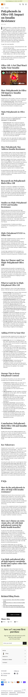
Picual (17, 309)
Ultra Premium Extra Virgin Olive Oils (12, 463)
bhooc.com (6, 472)
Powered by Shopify (13, 694)
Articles (6, 7)
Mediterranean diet (9, 101)
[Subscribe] (25, 643)
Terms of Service (21, 692)
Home (2, 7)
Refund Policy (13, 692)
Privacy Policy (4, 694)
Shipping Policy (4, 692)
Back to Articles (15, 614)
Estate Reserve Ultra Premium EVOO (15, 308)
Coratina (24, 309)
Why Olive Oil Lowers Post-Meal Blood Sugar (14, 607)
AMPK (9, 160)
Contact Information (18, 691)
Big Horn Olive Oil (14, 304)
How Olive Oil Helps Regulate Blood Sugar (13, 605)
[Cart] (23, 4)
